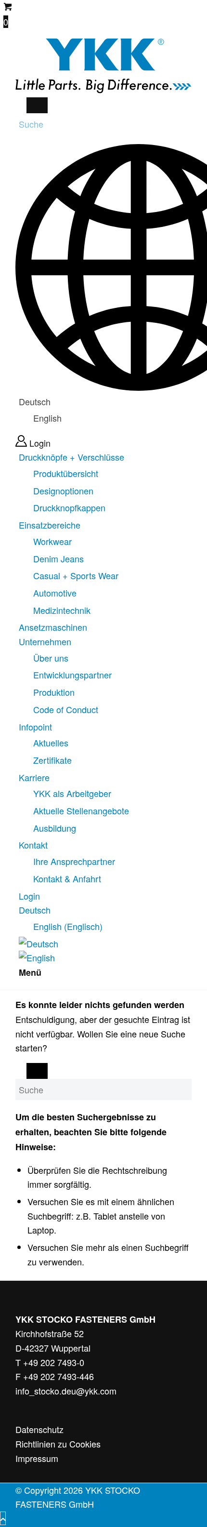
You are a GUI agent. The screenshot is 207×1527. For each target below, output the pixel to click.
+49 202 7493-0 (53, 1362)
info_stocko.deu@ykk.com (65, 1390)
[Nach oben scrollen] (3, 1518)
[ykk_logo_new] (103, 89)
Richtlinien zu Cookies (58, 1443)
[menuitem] (105, 482)
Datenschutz (39, 1429)
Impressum (36, 1458)
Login (40, 443)
